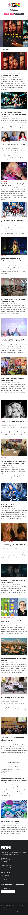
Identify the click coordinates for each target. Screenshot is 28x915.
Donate (6, 13)
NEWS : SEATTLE (4, 109)
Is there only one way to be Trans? (10, 821)
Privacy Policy (11, 909)
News (7, 44)
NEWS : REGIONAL (4, 775)
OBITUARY (3, 418)
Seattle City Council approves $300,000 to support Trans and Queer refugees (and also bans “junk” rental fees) (13, 739)
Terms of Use (4, 909)
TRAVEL (2, 655)
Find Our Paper (5, 879)
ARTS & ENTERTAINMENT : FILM (7, 71)
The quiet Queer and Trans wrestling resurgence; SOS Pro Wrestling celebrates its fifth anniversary (13, 39)
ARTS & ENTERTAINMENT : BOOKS (7, 617)
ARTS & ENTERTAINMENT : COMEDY (7, 141)
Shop (12, 13)
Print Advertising (5, 877)
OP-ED (2, 694)
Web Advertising (5, 875)
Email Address (5, 888)
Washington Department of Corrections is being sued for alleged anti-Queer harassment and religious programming (14, 780)
